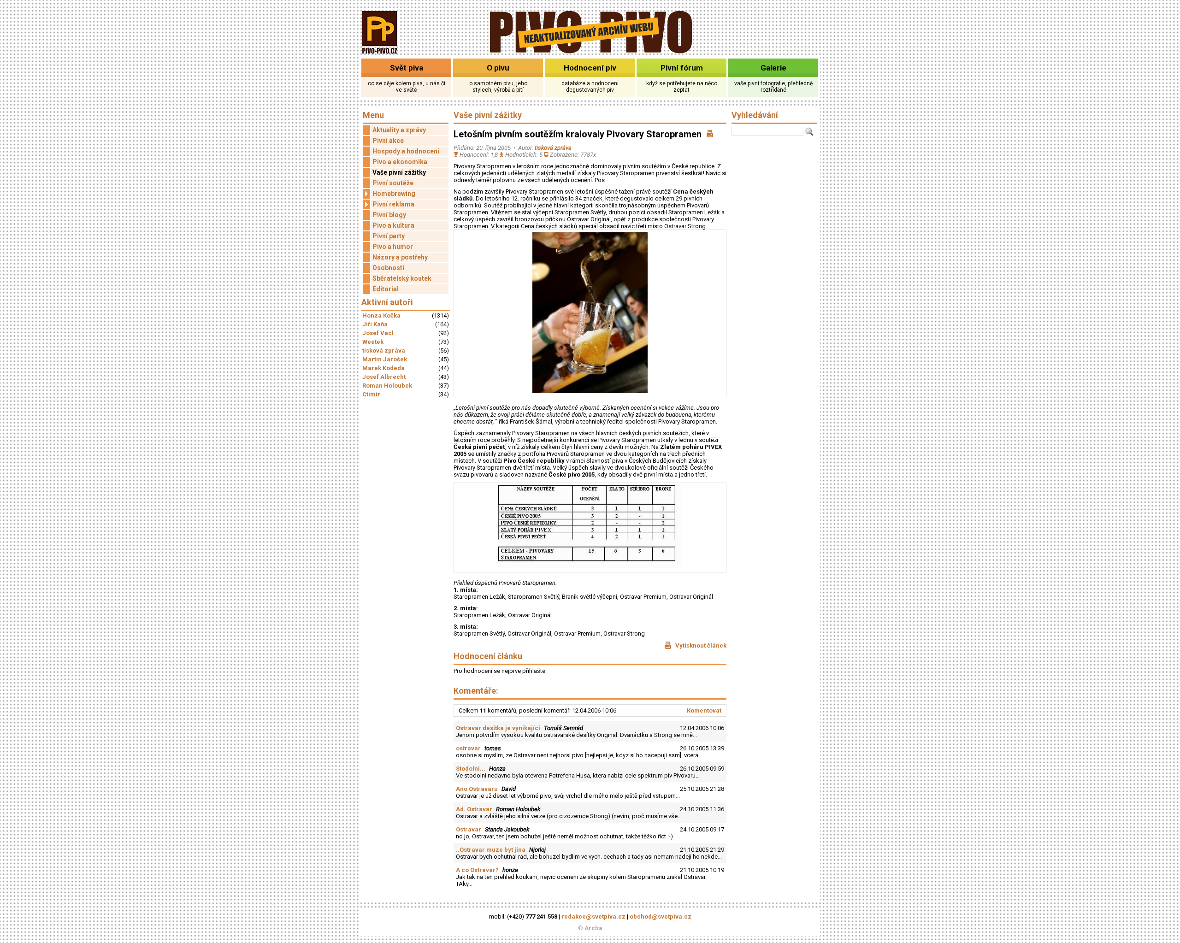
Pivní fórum (682, 67)
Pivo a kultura (393, 225)
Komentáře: (476, 690)
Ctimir (371, 394)
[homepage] (590, 51)
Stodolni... (470, 768)
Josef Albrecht (384, 376)
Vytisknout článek (700, 645)
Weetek (373, 341)
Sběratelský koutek (401, 278)
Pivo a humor (392, 246)
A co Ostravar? (477, 869)
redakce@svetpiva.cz (593, 916)
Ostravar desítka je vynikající (498, 728)
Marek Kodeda (383, 368)
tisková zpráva (383, 350)
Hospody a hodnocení (405, 151)
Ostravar (468, 829)
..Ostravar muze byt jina (490, 849)
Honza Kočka (381, 315)
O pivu (498, 67)
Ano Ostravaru (477, 788)
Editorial (385, 289)
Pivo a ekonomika (399, 161)
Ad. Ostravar (474, 809)
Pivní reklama (393, 204)
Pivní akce (388, 140)
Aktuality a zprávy (399, 130)
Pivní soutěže (392, 183)
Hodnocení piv (590, 67)
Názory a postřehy (400, 257)
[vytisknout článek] (710, 134)
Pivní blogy (389, 214)
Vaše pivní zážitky (399, 172)
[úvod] (380, 54)
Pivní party (388, 236)
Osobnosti (388, 267)
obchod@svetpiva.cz (660, 916)
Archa (593, 928)
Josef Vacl (378, 333)
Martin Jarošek (384, 359)
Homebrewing (393, 193)
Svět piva (406, 67)
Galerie (773, 67)
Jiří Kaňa (375, 324)
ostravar (468, 748)
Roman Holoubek (387, 385)
